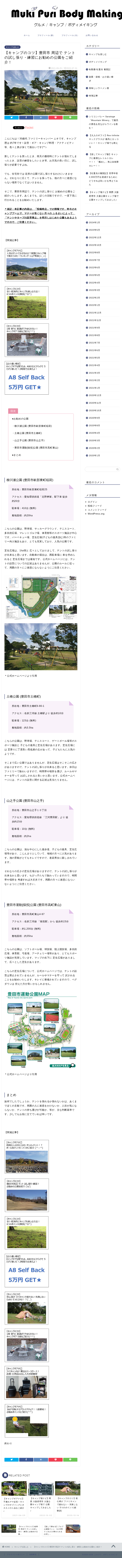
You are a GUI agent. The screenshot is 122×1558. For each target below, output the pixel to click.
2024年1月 (94, 222)
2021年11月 (95, 320)
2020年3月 (94, 440)
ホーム (27, 35)
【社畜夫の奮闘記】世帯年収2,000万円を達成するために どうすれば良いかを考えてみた (103, 179)
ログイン (92, 502)
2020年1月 (94, 455)
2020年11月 (95, 403)
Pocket (29, 127)
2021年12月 (95, 313)
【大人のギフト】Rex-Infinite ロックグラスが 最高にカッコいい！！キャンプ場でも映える (104, 141)
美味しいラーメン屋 (99, 88)
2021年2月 (94, 380)
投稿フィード (95, 506)
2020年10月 (95, 410)
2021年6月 (94, 350)
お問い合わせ (92, 35)
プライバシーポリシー (16, 1554)
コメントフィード (97, 510)
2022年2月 (94, 298)
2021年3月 (94, 373)
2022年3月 (94, 290)
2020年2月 (94, 448)
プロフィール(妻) (45, 35)
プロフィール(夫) (70, 35)
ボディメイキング (98, 62)
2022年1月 (94, 305)
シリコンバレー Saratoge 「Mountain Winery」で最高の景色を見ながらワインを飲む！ (103, 122)
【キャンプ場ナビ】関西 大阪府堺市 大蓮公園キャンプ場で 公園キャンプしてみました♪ (104, 196)
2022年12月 (95, 237)
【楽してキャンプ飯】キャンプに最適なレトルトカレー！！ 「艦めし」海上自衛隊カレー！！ (104, 160)
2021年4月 (94, 365)
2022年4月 (94, 283)
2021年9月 (94, 328)
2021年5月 (94, 358)
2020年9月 (94, 418)
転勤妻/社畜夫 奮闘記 (100, 69)
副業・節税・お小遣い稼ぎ (101, 79)
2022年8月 (94, 252)
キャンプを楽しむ (12, 47)
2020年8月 (94, 425)
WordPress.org (96, 513)
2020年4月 (94, 433)
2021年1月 (94, 388)
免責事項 (32, 1554)
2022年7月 (94, 260)
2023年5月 (94, 230)
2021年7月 (94, 343)
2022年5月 (94, 275)
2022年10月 (95, 245)
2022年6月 (94, 267)
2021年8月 (94, 335)
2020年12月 (95, 395)
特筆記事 (93, 96)
